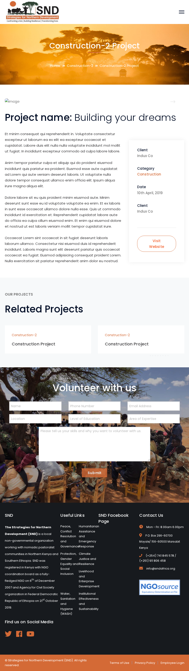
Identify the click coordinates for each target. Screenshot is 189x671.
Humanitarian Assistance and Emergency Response (89, 536)
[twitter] (8, 633)
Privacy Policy (145, 663)
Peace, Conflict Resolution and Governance (69, 536)
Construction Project (34, 344)
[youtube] (30, 633)
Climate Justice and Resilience (87, 559)
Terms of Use (119, 663)
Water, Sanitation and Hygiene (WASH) (67, 603)
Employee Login (172, 663)
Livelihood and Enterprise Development (89, 578)
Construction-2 (80, 65)
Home (55, 65)
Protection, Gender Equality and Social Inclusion (69, 564)
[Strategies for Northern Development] (32, 11)
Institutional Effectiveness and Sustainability (89, 601)
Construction (149, 174)
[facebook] (19, 633)
